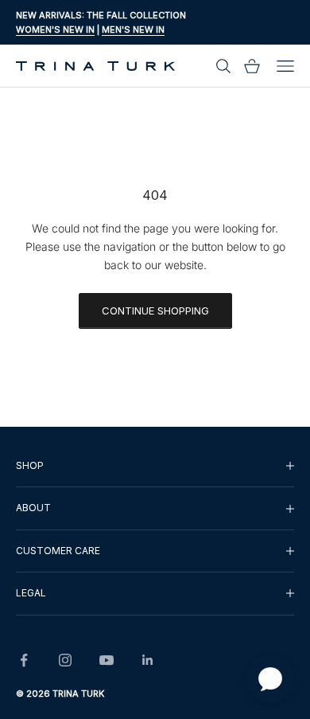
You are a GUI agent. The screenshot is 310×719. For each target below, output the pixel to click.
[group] (155, 465)
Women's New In (55, 29)
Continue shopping (155, 310)
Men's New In (133, 29)
